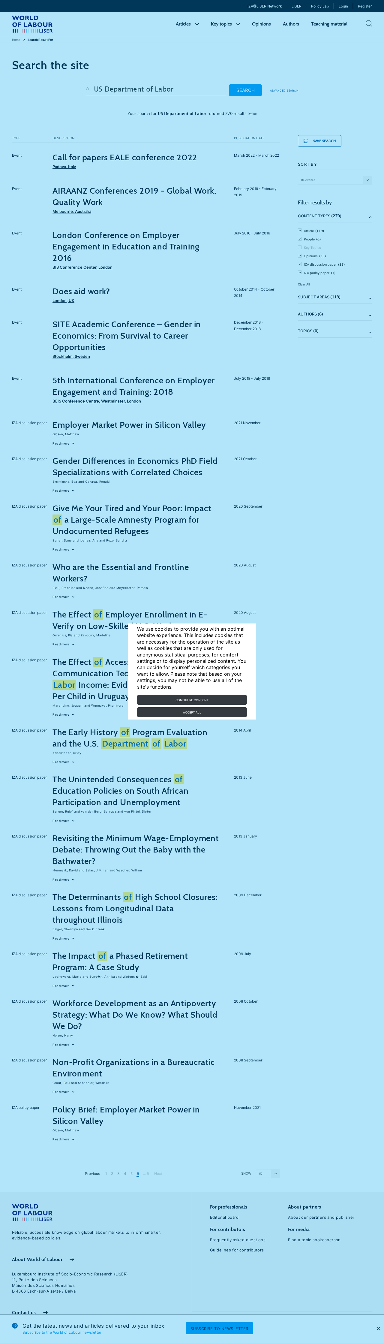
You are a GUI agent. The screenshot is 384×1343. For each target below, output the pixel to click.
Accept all (192, 712)
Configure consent (192, 700)
